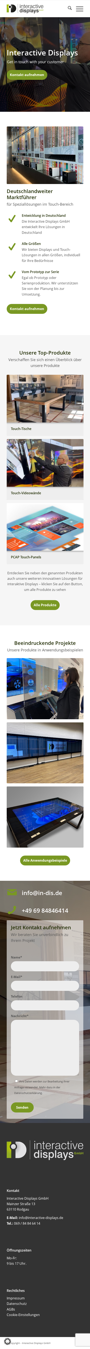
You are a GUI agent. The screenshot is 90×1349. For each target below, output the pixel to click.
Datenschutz (17, 1303)
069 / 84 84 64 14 (27, 1223)
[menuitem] (68, 8)
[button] (7, 1341)
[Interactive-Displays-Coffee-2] (45, 155)
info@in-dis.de (42, 893)
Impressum (16, 1298)
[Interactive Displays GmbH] (37, 8)
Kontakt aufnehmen (27, 74)
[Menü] (77, 8)
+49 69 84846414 (45, 910)
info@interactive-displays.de (41, 1217)
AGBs (11, 1309)
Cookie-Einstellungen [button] (23, 1314)
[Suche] (68, 8)
